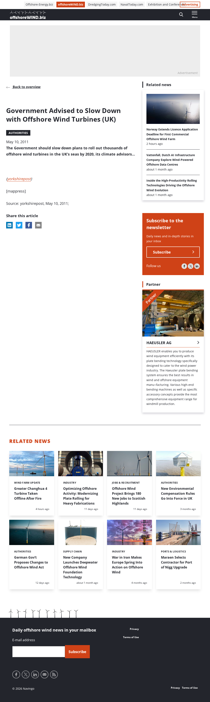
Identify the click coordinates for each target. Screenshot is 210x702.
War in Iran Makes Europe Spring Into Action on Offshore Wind (127, 564)
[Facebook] (184, 266)
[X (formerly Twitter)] (190, 266)
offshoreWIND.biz (70, 4)
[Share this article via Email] (38, 225)
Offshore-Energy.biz (39, 4)
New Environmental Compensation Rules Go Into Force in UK (178, 493)
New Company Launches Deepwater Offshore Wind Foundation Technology (80, 567)
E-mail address (23, 640)
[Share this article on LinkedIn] (9, 225)
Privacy (134, 629)
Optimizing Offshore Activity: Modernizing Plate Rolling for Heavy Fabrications (80, 496)
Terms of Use (131, 637)
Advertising (190, 4)
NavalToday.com (132, 4)
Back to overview (26, 87)
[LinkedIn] (197, 266)
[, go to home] (28, 15)
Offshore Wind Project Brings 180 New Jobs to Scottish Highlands (128, 496)
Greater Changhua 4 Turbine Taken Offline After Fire (30, 493)
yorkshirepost (19, 178)
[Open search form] (181, 14)
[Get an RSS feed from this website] (54, 674)
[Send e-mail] (44, 674)
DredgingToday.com (102, 4)
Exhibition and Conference (166, 4)
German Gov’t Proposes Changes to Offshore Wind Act (31, 562)
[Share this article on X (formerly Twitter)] (19, 225)
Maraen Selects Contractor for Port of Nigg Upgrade (176, 562)
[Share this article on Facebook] (28, 225)
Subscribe (162, 252)
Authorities (18, 133)
